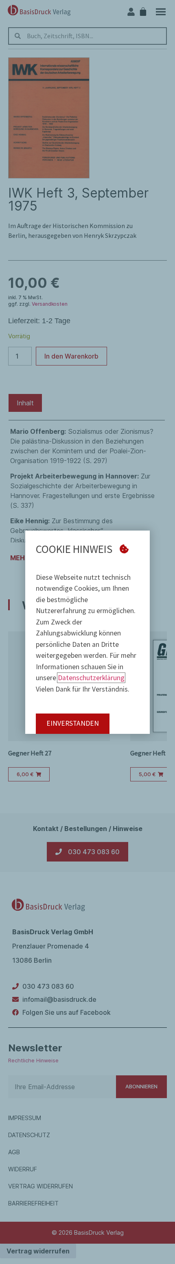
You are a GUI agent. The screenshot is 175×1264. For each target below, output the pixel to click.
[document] (87, 632)
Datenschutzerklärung (91, 677)
